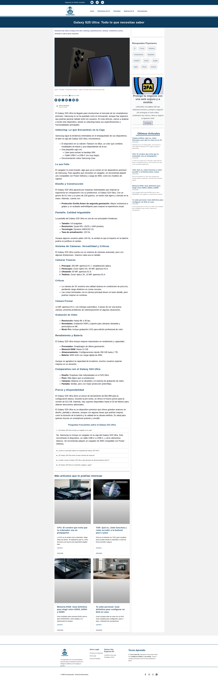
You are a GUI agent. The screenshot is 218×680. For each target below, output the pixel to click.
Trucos (142, 48)
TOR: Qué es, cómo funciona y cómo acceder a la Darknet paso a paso (111, 530)
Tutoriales (116, 11)
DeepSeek (151, 54)
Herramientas (142, 11)
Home (56, 89)
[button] (55, 100)
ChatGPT (137, 61)
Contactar (148, 123)
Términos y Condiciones (96, 653)
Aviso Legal (93, 656)
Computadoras (138, 54)
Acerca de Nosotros (95, 658)
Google (155, 61)
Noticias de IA (129, 11)
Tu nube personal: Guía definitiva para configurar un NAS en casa (110, 609)
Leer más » (60, 548)
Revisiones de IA (104, 11)
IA (134, 48)
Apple (136, 67)
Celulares (152, 48)
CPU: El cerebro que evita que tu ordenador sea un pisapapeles (72, 530)
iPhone (144, 67)
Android (153, 67)
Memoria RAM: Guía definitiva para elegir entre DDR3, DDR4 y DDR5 (72, 609)
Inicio (92, 11)
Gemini (146, 61)
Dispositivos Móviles (71, 89)
